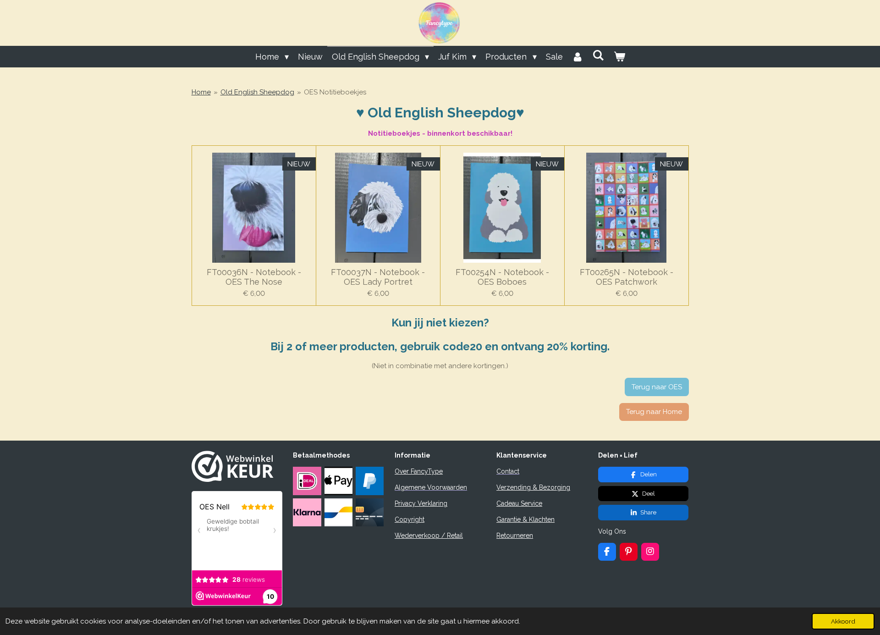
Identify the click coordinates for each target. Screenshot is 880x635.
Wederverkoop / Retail (429, 535)
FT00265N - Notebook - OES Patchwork (626, 277)
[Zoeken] (598, 55)
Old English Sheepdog (257, 92)
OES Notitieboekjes (335, 92)
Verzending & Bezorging (533, 487)
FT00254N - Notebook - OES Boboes (502, 277)
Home (201, 92)
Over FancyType (419, 471)
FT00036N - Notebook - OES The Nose (254, 277)
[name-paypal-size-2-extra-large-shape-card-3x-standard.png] (369, 481)
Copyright (409, 519)
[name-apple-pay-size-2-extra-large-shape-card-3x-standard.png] (338, 481)
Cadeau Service (519, 503)
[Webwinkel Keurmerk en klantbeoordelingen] (233, 479)
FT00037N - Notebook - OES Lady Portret (378, 277)
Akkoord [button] (843, 621)
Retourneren (514, 535)
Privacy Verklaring (421, 503)
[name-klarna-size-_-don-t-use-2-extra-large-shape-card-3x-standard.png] (307, 512)
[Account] (577, 56)
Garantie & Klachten (525, 519)
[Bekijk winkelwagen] (619, 56)
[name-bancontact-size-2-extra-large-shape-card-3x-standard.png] (338, 512)
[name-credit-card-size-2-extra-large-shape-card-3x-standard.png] (369, 512)
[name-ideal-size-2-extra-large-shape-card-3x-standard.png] (307, 481)
